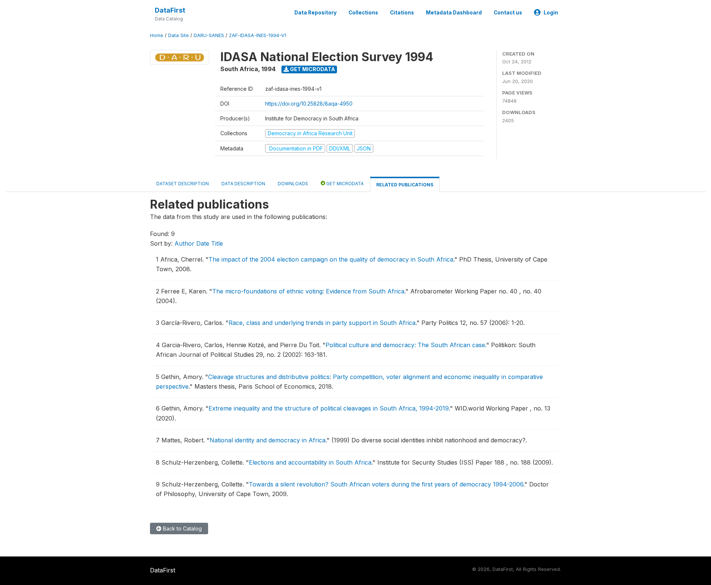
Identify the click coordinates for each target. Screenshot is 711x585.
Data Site (178, 35)
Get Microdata (312, 69)
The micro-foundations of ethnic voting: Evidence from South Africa (308, 291)
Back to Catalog (181, 528)
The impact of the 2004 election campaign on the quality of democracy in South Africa (330, 259)
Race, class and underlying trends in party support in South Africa (321, 322)
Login (551, 13)
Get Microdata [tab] (344, 183)
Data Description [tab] (243, 183)
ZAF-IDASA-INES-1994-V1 (257, 35)
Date (202, 243)
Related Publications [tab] (404, 184)
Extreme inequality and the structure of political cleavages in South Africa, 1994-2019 (328, 408)
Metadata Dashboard (454, 13)
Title (217, 243)
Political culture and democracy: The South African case (405, 345)
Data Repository (315, 13)
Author (184, 243)
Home (156, 35)
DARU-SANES (209, 35)
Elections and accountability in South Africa (310, 462)
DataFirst (170, 10)
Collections (363, 13)
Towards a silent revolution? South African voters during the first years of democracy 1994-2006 (386, 484)
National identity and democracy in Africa (268, 440)
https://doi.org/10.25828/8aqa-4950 (309, 103)
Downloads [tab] (293, 183)
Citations (402, 13)
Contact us (508, 13)
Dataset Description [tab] (182, 183)
